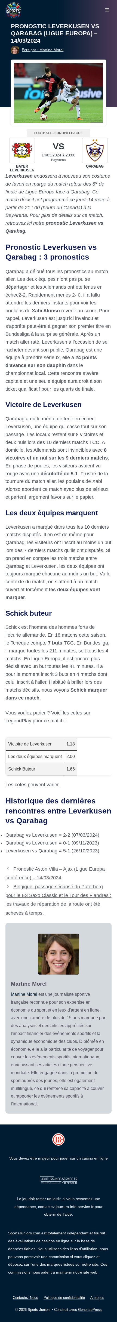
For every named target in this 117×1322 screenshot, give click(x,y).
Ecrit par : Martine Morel (42, 50)
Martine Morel (24, 994)
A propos (97, 1298)
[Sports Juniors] (13, 10)
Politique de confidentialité (64, 1298)
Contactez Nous (25, 1298)
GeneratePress (90, 1310)
